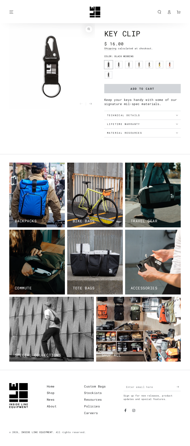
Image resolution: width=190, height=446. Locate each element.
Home (51, 386)
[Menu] (11, 12)
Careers (91, 413)
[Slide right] (90, 104)
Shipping (110, 48)
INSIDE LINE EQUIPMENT (37, 432)
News (51, 399)
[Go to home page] (95, 12)
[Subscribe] (179, 387)
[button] (159, 12)
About (52, 406)
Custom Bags (95, 386)
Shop (51, 393)
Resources (93, 399)
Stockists (93, 393)
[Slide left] (81, 104)
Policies (92, 406)
